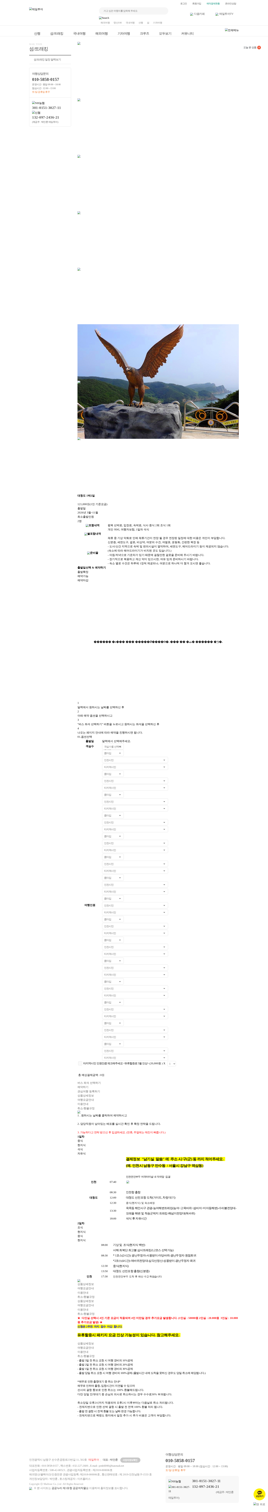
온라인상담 (230, 3)
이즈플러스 (84, 1478)
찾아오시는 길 (146, 1441)
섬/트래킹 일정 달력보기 (47, 59)
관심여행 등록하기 (88, 1091)
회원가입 (196, 3)
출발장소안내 (173, 1441)
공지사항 (199, 1441)
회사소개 (42, 1441)
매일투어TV (226, 13)
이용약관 (68, 1441)
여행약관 (120, 1441)
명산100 (118, 22)
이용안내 (82, 1104)
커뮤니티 (187, 33)
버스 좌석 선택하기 (89, 1082)
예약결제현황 (213, 3)
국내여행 (130, 22)
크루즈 (144, 33)
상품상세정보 (85, 1095)
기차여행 (157, 22)
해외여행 (105, 22)
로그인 (183, 3)
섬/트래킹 (56, 33)
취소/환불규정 (86, 1108)
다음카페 (199, 13)
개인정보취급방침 (94, 1441)
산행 (141, 22)
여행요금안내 (85, 1099)
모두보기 (165, 33)
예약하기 (82, 1087)
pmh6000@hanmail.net (111, 1465)
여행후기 (225, 1441)
